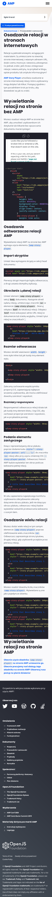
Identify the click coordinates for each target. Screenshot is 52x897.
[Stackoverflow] (42, 706)
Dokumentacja (10, 31)
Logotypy (10, 830)
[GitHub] (33, 706)
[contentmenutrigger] (25, 17)
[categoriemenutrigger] (13, 25)
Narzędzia (11, 763)
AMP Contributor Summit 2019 (19, 816)
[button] (47, 3)
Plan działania (12, 781)
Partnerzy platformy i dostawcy (20, 774)
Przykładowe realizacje (16, 729)
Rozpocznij (11, 747)
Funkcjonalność (13, 736)
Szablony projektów (15, 760)
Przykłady (11, 757)
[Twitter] (5, 706)
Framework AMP (13, 726)
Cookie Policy (7, 859)
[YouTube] (14, 706)
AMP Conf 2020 (13, 812)
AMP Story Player (12, 77)
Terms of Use (7, 856)
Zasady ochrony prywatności (25, 856)
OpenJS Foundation (13, 866)
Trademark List (13, 802)
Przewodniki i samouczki (17, 750)
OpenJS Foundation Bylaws (18, 795)
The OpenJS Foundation (16, 792)
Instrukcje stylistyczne (16, 827)
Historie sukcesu (14, 732)
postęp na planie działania (17, 672)
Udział (9, 777)
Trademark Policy (14, 798)
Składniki (11, 753)
